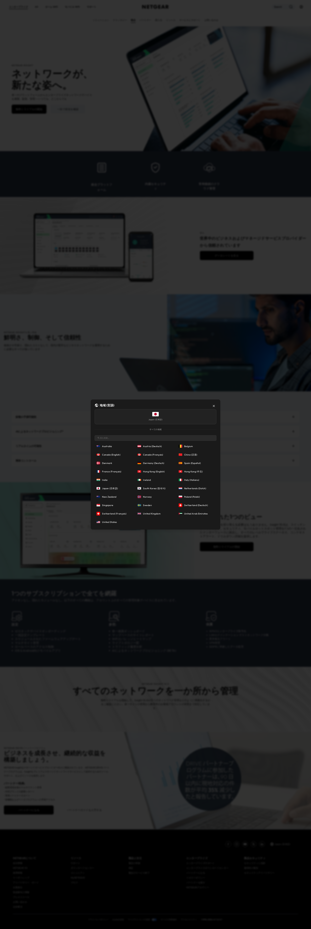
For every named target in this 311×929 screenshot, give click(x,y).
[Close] (213, 406)
